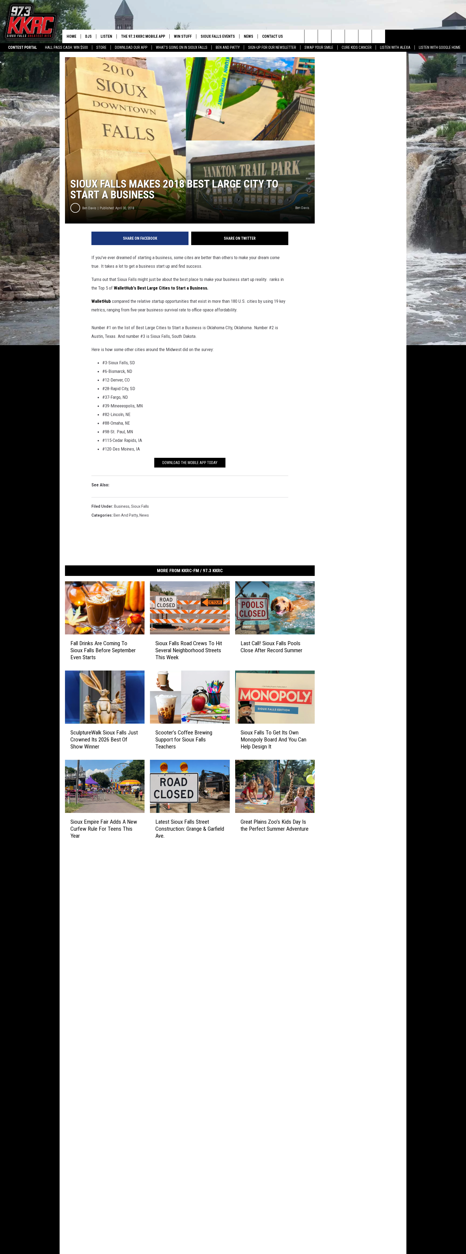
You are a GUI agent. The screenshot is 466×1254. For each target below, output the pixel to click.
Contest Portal (22, 47)
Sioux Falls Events (218, 36)
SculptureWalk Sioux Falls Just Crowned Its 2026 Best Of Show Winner (104, 739)
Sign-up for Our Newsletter (272, 47)
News (248, 36)
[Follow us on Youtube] (378, 36)
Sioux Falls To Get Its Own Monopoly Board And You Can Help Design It (273, 739)
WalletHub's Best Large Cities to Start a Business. (161, 288)
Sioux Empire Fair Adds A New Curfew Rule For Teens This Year (103, 829)
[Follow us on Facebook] (338, 36)
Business (121, 506)
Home (71, 36)
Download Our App (131, 47)
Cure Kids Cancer (357, 47)
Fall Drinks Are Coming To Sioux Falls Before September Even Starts (103, 650)
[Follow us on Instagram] (351, 36)
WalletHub (101, 301)
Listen (106, 36)
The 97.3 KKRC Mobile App (143, 36)
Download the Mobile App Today (189, 463)
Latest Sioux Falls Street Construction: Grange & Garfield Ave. (189, 829)
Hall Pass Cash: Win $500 (66, 47)
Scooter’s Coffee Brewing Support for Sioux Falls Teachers (183, 739)
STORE (101, 47)
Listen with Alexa (395, 47)
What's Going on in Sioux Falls (181, 47)
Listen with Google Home (440, 47)
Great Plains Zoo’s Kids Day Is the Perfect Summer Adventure (275, 825)
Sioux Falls (140, 506)
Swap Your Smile (318, 47)
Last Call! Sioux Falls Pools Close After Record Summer (271, 647)
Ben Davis (89, 208)
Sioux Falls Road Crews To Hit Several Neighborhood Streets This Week (188, 650)
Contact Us (272, 36)
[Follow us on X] (365, 36)
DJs (88, 36)
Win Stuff (183, 36)
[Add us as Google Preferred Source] (324, 36)
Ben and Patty (228, 47)
